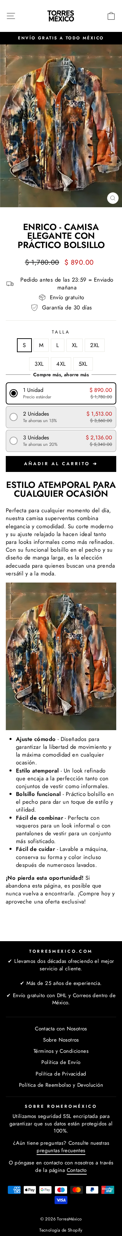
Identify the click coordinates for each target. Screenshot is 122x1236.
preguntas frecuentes (61, 1150)
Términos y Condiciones (61, 1051)
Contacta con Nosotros (61, 1028)
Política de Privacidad (61, 1074)
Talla (61, 332)
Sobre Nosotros (61, 1040)
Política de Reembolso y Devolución (61, 1085)
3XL (39, 364)
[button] (61, 393)
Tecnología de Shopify (61, 1230)
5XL (83, 364)
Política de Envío (60, 1062)
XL (75, 345)
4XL (60, 364)
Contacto (77, 1170)
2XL (94, 345)
